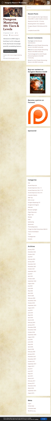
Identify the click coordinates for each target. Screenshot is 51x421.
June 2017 (30, 371)
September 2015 (32, 390)
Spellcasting (31, 222)
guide (13, 58)
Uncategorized (31, 236)
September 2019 (32, 305)
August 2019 (31, 308)
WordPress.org (31, 411)
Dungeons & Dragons (33, 205)
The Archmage (31, 54)
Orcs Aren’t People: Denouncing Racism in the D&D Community (37, 56)
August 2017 (31, 366)
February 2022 (31, 259)
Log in (29, 403)
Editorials (30, 207)
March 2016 (31, 388)
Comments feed (32, 408)
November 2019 (32, 300)
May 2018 (30, 344)
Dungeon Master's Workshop (16, 2)
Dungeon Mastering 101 (34, 202)
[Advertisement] (38, 153)
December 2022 (32, 252)
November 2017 (32, 359)
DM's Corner (10, 55)
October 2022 (31, 254)
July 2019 (30, 310)
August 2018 (31, 337)
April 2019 (30, 317)
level (16, 58)
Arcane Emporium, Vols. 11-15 (35, 190)
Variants (30, 239)
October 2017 (31, 361)
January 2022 (31, 261)
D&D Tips (30, 197)
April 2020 (30, 293)
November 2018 (32, 330)
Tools (29, 234)
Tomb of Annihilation (33, 231)
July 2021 (30, 274)
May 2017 (30, 373)
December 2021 (32, 264)
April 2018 (30, 347)
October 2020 (31, 278)
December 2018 (32, 327)
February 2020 (31, 298)
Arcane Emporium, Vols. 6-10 (35, 192)
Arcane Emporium (32, 185)
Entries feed (31, 406)
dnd (11, 58)
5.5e (29, 183)
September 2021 (32, 271)
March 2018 (31, 349)
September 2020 (32, 281)
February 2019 (31, 322)
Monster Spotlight (32, 209)
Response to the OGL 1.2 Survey (36, 21)
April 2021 (30, 276)
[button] (49, 2)
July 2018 (30, 339)
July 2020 (30, 286)
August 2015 (31, 393)
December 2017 (32, 356)
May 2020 (30, 291)
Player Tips (31, 214)
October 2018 (31, 332)
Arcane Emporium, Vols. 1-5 (35, 188)
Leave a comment (15, 35)
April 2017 (30, 376)
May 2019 (30, 315)
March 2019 (31, 320)
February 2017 (31, 381)
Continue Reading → (10, 51)
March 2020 (31, 295)
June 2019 (30, 313)
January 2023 (31, 249)
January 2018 (31, 354)
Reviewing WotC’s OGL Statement (36, 23)
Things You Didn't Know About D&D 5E (37, 229)
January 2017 (31, 383)
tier (18, 58)
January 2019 (31, 325)
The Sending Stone (32, 227)
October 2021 (31, 269)
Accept (43, 419)
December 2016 (32, 386)
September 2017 (32, 364)
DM (9, 58)
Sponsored (30, 224)
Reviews (30, 217)
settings (36, 419)
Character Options (32, 195)
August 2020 (31, 283)
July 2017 (30, 368)
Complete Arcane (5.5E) (33, 30)
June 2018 (30, 342)
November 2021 (32, 266)
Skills (29, 219)
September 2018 (32, 334)
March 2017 (31, 378)
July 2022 (30, 256)
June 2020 (30, 288)
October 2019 (31, 303)
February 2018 (31, 351)
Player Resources (32, 212)
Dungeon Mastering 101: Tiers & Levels (11, 24)
